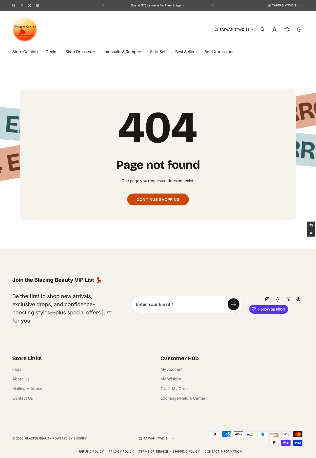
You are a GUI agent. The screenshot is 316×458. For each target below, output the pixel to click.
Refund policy (91, 451)
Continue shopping (158, 199)
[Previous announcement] (103, 5)
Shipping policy (186, 451)
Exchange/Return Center (182, 398)
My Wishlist (170, 378)
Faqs (16, 369)
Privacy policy (121, 451)
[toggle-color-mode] (299, 29)
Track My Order (174, 388)
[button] (79, 51)
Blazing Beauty (38, 438)
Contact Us (22, 398)
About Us (20, 378)
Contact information (223, 451)
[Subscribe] (233, 304)
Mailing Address (27, 388)
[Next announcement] (212, 5)
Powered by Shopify (69, 438)
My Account (171, 369)
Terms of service (153, 451)
